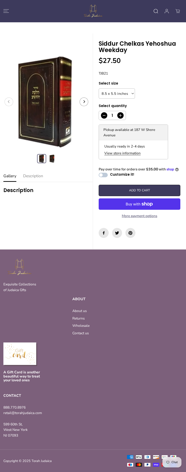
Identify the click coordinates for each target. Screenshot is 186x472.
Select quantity (113, 105)
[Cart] (178, 11)
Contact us (80, 333)
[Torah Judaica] (93, 11)
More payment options (139, 215)
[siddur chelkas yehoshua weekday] (46, 102)
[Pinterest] (130, 233)
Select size (108, 83)
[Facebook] (104, 233)
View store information (122, 153)
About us (79, 310)
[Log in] (167, 11)
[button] (5, 11)
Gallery (9, 176)
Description (33, 176)
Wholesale (81, 325)
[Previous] (9, 101)
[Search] (156, 11)
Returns (78, 318)
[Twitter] (117, 233)
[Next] (84, 101)
